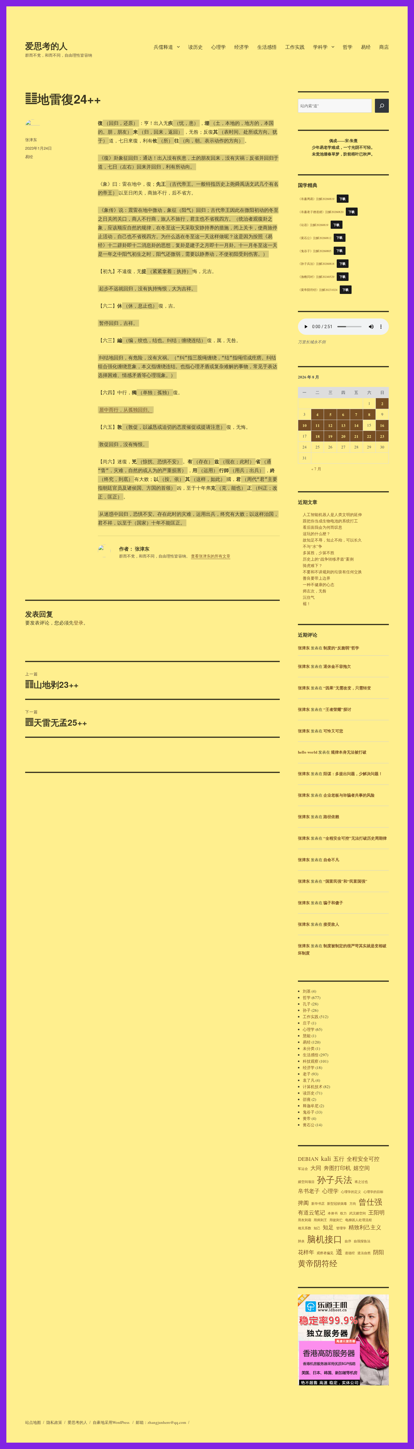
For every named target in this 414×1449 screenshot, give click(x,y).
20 (343, 436)
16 (382, 425)
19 (330, 436)
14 (356, 425)
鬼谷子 (309, 1112)
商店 (384, 46)
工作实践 (295, 46)
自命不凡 (331, 859)
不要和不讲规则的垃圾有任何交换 (332, 572)
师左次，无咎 (314, 591)
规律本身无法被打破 (348, 752)
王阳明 (376, 1212)
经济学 (241, 46)
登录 (78, 622)
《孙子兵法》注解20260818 (316, 263)
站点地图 (33, 1422)
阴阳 (378, 1252)
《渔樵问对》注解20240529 (316, 277)
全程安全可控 (363, 1158)
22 (369, 436)
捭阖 (303, 1202)
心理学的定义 (351, 1192)
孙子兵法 (334, 1179)
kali (326, 1158)
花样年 (306, 1252)
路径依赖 (331, 816)
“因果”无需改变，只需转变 (347, 688)
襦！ (307, 603)
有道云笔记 (311, 1212)
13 (343, 425)
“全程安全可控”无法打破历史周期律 (355, 838)
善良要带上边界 (316, 578)
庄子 (307, 1023)
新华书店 (318, 1203)
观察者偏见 (325, 1253)
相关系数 (304, 1228)
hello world (307, 752)
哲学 (347, 46)
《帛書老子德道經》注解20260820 (320, 212)
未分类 (309, 1048)
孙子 (307, 1010)
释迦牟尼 (311, 1105)
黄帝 (307, 1118)
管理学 (341, 1228)
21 (356, 436)
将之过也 (361, 1182)
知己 (317, 1228)
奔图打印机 (337, 1167)
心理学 (218, 46)
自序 (348, 1241)
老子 (307, 1074)
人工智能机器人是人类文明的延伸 (332, 514)
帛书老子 (309, 1190)
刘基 (307, 991)
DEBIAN (308, 1158)
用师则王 (320, 1220)
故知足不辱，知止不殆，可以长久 (332, 540)
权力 (343, 1213)
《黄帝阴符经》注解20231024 (317, 290)
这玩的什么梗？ (316, 533)
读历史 (195, 46)
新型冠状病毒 (337, 1203)
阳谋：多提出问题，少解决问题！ (352, 773)
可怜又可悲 (333, 731)
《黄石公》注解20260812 (314, 237)
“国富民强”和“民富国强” (345, 881)
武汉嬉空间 (357, 1213)
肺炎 (301, 1241)
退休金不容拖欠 (337, 666)
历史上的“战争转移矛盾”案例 (328, 559)
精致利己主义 (365, 1227)
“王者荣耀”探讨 (337, 709)
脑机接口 (324, 1239)
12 (330, 425)
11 (318, 425)
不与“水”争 (312, 546)
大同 (315, 1167)
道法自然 (364, 1253)
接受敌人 (331, 924)
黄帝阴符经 (317, 1263)
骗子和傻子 (333, 902)
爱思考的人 (46, 45)
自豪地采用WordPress (111, 1422)
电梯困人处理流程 (358, 1220)
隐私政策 (54, 1422)
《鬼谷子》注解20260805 (314, 250)
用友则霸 (304, 1220)
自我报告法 (362, 1241)
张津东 (31, 139)
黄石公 (309, 1125)
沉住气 (309, 597)
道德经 (350, 1253)
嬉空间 (361, 1167)
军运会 (303, 1169)
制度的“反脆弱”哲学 (341, 648)
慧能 (307, 1035)
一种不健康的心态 (318, 584)
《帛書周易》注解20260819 (316, 199)
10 (304, 425)
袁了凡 (309, 1080)
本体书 (333, 1213)
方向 (352, 1203)
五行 (338, 1158)
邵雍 (307, 1099)
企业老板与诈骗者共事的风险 (349, 795)
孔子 (307, 1004)
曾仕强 (370, 1201)
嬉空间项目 (306, 1182)
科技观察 (311, 1061)
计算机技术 (312, 1086)
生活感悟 (267, 46)
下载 (342, 198)
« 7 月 (316, 468)
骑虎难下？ (312, 565)
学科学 (320, 46)
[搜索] (382, 106)
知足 (328, 1227)
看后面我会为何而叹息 (322, 527)
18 (318, 436)
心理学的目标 (373, 1192)
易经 (366, 46)
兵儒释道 (163, 46)
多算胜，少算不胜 (318, 552)
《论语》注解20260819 (313, 225)
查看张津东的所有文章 (210, 556)
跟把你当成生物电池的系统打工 (330, 521)
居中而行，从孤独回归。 (125, 410)
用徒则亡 (336, 1220)
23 (382, 436)
